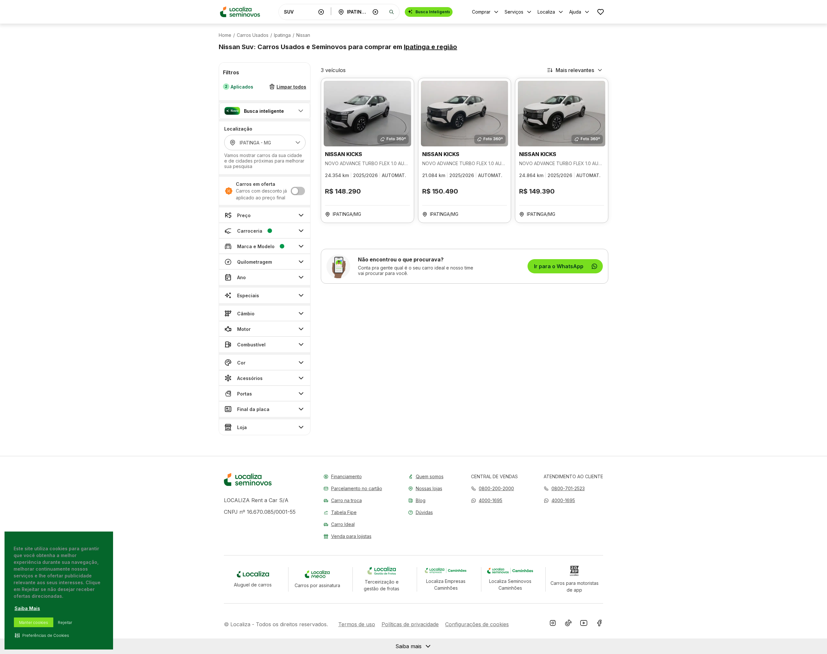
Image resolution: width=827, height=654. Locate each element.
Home (225, 35)
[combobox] (300, 11)
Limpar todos (291, 87)
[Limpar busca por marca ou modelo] (321, 12)
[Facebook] (599, 624)
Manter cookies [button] (33, 622)
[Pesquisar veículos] (391, 12)
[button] (264, 111)
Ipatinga (282, 35)
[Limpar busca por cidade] (375, 12)
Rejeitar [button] (65, 622)
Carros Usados (252, 35)
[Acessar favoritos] (600, 11)
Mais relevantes (575, 70)
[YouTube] (584, 624)
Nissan (303, 35)
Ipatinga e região (430, 47)
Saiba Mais (27, 608)
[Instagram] (553, 624)
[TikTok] (568, 624)
